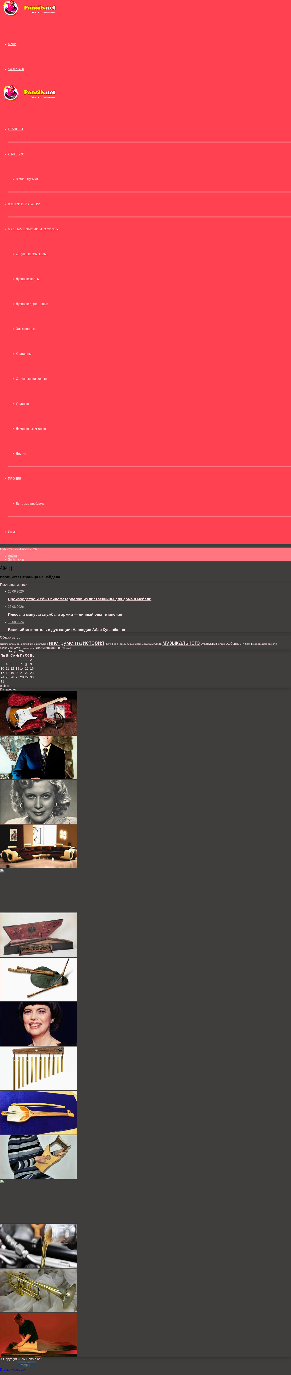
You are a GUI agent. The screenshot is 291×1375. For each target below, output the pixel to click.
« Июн (4, 686)
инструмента (65, 643)
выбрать (4, 644)
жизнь (31, 643)
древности (22, 644)
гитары (12, 644)
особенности (234, 643)
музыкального (181, 643)
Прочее (14, 478)
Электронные (26, 328)
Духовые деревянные (32, 303)
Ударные (22, 403)
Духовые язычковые (31, 428)
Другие (21, 453)
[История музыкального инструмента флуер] (38, 1222)
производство (260, 644)
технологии (26, 648)
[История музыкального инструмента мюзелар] (38, 956)
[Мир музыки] (29, 16)
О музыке (16, 154)
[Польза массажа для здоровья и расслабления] (38, 1355)
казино (109, 643)
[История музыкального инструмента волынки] (38, 1000)
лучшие (130, 644)
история (93, 642)
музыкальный (209, 643)
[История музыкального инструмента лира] (38, 1178)
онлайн (221, 644)
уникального (41, 647)
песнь (249, 643)
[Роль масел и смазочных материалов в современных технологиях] (38, 1266)
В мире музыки (27, 179)
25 (7, 677)
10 (2, 668)
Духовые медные (28, 279)
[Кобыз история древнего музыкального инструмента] (38, 1133)
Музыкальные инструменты (33, 229)
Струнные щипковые (31, 378)
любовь (139, 644)
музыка (157, 643)
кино (116, 644)
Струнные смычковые (32, 254)
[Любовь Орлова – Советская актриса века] (38, 822)
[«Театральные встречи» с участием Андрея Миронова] (38, 778)
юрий (68, 648)
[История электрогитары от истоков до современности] (38, 733)
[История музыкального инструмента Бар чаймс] (38, 1089)
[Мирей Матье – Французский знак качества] (38, 1044)
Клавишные (24, 353)
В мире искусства (24, 204)
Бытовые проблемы (30, 503)
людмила (148, 644)
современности (10, 647)
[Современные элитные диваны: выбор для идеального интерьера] (38, 867)
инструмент (42, 644)
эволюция (57, 647)
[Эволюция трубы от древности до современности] (38, 1311)
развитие (272, 644)
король (122, 644)
